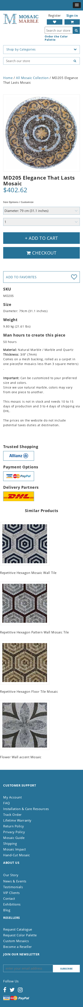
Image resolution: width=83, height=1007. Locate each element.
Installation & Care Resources (26, 809)
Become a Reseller (17, 946)
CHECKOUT (44, 253)
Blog (6, 910)
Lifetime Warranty (17, 820)
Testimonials (13, 887)
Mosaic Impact (14, 849)
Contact (9, 898)
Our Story (11, 875)
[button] (77, 5)
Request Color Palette (20, 935)
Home (8, 78)
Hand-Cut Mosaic (16, 855)
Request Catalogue (17, 929)
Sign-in (72, 15)
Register (54, 15)
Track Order (12, 814)
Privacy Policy (14, 832)
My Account (12, 797)
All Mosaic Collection (32, 78)
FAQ (6, 803)
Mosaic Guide (13, 838)
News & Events (14, 881)
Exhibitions (12, 904)
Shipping (10, 843)
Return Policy (13, 826)
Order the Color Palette (56, 38)
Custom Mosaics (16, 941)
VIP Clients (11, 893)
